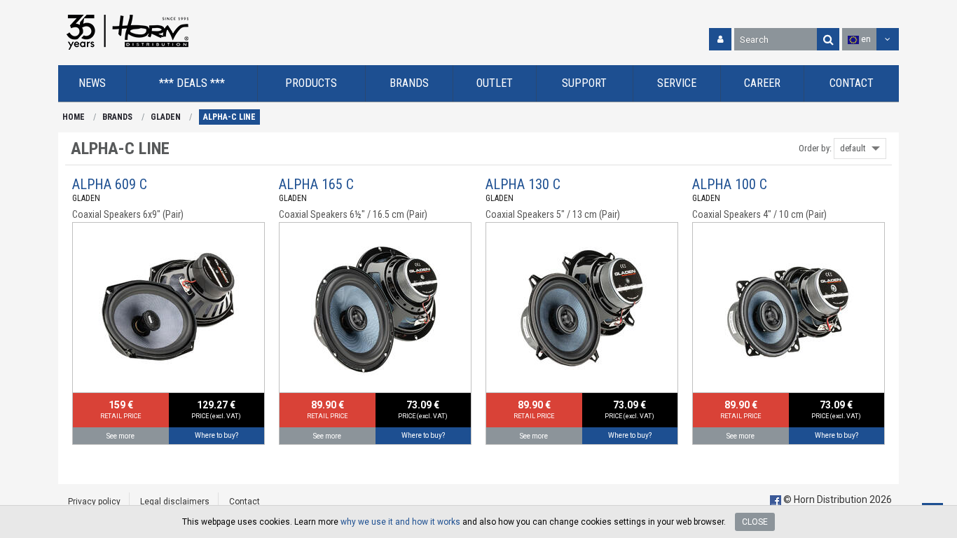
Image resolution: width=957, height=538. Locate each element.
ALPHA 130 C (523, 184)
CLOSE (755, 522)
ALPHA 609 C (109, 184)
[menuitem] (92, 83)
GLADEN (166, 117)
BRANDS (117, 117)
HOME (73, 117)
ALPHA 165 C (316, 184)
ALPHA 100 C (729, 184)
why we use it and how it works (400, 522)
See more (120, 436)
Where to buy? (216, 435)
